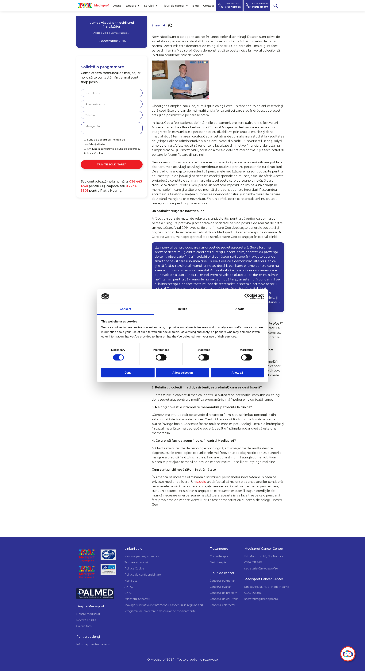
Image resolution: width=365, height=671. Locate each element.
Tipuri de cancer (173, 5)
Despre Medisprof (88, 614)
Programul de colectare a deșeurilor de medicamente (160, 611)
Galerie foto (84, 626)
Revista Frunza (86, 620)
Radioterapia (218, 562)
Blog (195, 5)
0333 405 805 (253, 593)
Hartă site (131, 580)
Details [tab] (182, 308)
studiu (201, 482)
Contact (208, 5)
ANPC (129, 586)
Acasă (117, 5)
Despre (131, 5)
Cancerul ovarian (221, 586)
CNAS (128, 593)
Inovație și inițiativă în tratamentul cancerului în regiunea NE (164, 605)
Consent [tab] (125, 308)
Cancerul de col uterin (224, 599)
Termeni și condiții (136, 562)
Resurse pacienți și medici (142, 556)
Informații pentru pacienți (93, 644)
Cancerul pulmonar (222, 580)
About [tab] (239, 308)
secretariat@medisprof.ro (261, 568)
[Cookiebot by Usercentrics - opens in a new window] (247, 296)
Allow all (237, 372)
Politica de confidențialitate (143, 574)
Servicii (149, 5)
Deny (128, 372)
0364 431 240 (253, 562)
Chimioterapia (219, 556)
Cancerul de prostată (223, 593)
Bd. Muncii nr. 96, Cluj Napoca (263, 556)
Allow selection (182, 372)
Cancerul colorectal (222, 605)
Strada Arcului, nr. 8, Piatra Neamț (266, 586)
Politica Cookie (134, 568)
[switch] (161, 357)
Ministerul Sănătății (137, 599)
